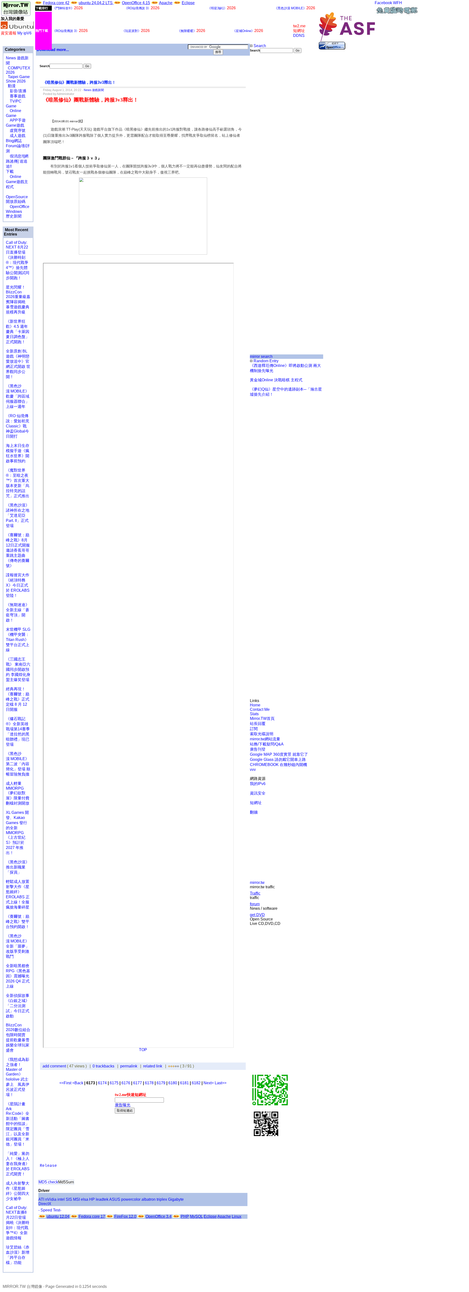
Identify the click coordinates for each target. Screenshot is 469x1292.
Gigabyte (176, 1199)
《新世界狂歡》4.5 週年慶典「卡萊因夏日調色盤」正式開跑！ (17, 331)
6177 (137, 1083)
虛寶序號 (15, 130)
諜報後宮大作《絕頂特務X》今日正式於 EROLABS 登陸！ (18, 585)
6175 (114, 1083)
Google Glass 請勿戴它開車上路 (278, 759)
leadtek (102, 1199)
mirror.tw (257, 882)
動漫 (12, 86)
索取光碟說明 (261, 734)
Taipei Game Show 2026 (18, 79)
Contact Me (260, 709)
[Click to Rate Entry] (169, 1066)
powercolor (130, 1199)
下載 (10, 171)
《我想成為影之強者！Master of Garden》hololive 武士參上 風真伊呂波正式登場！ (17, 1077)
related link (152, 1066)
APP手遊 (16, 120)
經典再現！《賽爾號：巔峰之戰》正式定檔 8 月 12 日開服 (17, 699)
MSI (76, 1199)
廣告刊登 (258, 749)
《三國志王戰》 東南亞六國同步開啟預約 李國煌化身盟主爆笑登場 (18, 669)
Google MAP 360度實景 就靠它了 (279, 754)
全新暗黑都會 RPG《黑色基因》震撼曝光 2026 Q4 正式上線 (18, 976)
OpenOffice (17, 207)
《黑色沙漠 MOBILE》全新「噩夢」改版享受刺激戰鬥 (17, 946)
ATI (41, 1199)
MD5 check (48, 1182)
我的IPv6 (258, 784)
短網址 (256, 803)
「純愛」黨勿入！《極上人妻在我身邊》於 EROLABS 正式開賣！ (18, 1163)
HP (92, 1199)
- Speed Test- (49, 1210)
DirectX (44, 1204)
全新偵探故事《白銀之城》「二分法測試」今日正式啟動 (17, 1005)
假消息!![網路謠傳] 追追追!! (17, 161)
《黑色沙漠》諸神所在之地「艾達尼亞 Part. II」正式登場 (17, 515)
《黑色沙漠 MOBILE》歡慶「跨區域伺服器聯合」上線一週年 (17, 396)
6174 (102, 1083)
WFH (397, 3)
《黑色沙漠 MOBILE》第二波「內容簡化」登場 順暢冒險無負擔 (18, 764)
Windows (14, 211)
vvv (253, 769)
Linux (236, 1216)
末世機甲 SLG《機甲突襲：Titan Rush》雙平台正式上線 (18, 639)
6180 (172, 1083)
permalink (128, 1066)
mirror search (261, 356)
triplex (162, 1199)
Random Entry (265, 361)
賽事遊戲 (15, 96)
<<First (65, 1083)
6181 (184, 1083)
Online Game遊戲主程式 (17, 182)
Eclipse (188, 3)
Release (48, 1166)
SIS (69, 1199)
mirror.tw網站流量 (265, 739)
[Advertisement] (266, 135)
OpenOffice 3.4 (158, 1216)
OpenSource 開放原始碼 (17, 197)
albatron (148, 1199)
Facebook (383, 3)
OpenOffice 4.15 (136, 3)
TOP (143, 1050)
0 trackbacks (103, 1066)
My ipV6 (24, 33)
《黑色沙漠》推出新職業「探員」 (17, 867)
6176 (125, 1083)
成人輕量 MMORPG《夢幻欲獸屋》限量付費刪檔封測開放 (17, 793)
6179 (161, 1083)
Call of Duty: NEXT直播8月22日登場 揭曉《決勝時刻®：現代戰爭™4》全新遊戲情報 (17, 1223)
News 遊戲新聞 (94, 90)
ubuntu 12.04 (58, 1216)
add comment (55, 1066)
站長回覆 (258, 724)
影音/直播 (16, 91)
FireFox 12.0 (125, 1216)
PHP (185, 1216)
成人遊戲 (15, 136)
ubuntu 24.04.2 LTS (96, 3)
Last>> (220, 1083)
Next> (209, 1083)
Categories (14, 49)
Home (255, 705)
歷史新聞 (13, 216)
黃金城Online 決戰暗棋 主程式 (276, 380)
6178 (149, 1083)
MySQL (196, 1216)
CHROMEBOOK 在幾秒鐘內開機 (278, 765)
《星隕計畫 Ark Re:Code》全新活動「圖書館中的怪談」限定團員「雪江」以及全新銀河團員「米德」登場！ (17, 1124)
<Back (78, 1083)
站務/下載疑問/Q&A (267, 744)
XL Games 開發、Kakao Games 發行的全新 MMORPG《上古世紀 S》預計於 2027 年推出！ (17, 832)
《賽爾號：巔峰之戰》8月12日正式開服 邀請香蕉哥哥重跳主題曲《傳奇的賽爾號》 (18, 550)
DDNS (299, 35)
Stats (254, 714)
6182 (196, 1083)
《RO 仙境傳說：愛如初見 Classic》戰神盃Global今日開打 (17, 426)
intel (61, 1199)
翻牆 (254, 812)
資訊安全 (258, 793)
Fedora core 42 (56, 3)
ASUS (114, 1199)
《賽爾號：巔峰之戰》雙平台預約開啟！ (17, 921)
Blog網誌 (14, 141)
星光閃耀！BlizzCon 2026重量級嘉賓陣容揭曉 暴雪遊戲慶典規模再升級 (18, 299)
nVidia (50, 1199)
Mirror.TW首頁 (262, 718)
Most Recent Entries (16, 232)
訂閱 (254, 729)
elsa (84, 1199)
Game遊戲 (15, 125)
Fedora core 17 (92, 1216)
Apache (165, 3)
